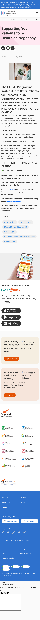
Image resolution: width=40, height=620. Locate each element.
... (7, 19)
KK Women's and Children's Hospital (19, 237)
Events (4, 507)
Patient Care (9, 232)
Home (3, 19)
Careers (24, 497)
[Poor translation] (6, 593)
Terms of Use (6, 549)
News (23, 502)
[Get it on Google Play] (11, 317)
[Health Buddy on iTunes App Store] (11, 310)
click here (11, 189)
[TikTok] (25, 533)
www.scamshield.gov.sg (23, 7)
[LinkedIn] (20, 533)
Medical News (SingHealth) (15, 227)
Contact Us (6, 502)
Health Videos (31, 521)
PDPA (3, 553)
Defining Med (25, 222)
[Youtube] (9, 533)
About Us (5, 497)
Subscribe (9, 395)
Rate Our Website (25, 553)
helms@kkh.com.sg (14, 201)
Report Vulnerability (8, 558)
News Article (9, 222)
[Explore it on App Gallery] (11, 323)
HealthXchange (12, 521)
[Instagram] (14, 533)
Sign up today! (11, 359)
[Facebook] (3, 533)
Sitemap (22, 549)
